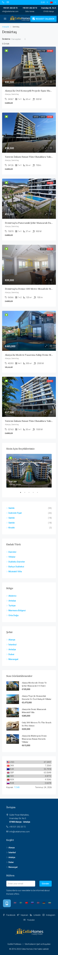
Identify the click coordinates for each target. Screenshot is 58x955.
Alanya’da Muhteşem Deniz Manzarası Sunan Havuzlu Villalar (34, 739)
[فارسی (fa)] (48, 902)
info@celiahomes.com (10, 11)
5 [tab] (38, 492)
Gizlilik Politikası (14, 944)
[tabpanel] (29, 471)
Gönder (45, 883)
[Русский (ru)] (31, 902)
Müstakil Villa (15, 571)
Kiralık (11, 527)
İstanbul (12, 644)
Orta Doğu (13, 615)
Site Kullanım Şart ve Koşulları (38, 944)
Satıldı (11, 518)
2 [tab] (26, 492)
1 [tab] (22, 492)
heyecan (24, 915)
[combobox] (18, 39)
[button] (53, 2)
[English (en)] (14, 902)
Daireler (12, 552)
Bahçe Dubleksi (16, 566)
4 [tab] (34, 492)
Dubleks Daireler (16, 561)
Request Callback (44, 19)
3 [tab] (30, 492)
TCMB (17, 787)
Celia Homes (29, 11)
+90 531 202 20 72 (10, 8)
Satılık (11, 508)
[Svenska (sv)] (19, 902)
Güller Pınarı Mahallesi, (19, 818)
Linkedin (37, 915)
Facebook (10, 915)
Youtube (30, 920)
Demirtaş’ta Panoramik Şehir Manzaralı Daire (29, 222)
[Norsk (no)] (37, 902)
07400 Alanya (48, 11)
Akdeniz (12, 596)
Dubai (11, 654)
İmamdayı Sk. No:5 (48, 8)
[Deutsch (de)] (43, 902)
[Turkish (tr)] (25, 902)
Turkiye (12, 605)
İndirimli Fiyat (15, 513)
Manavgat (13, 659)
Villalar (11, 557)
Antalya (12, 600)
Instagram (50, 915)
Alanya (11, 639)
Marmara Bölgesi (17, 610)
